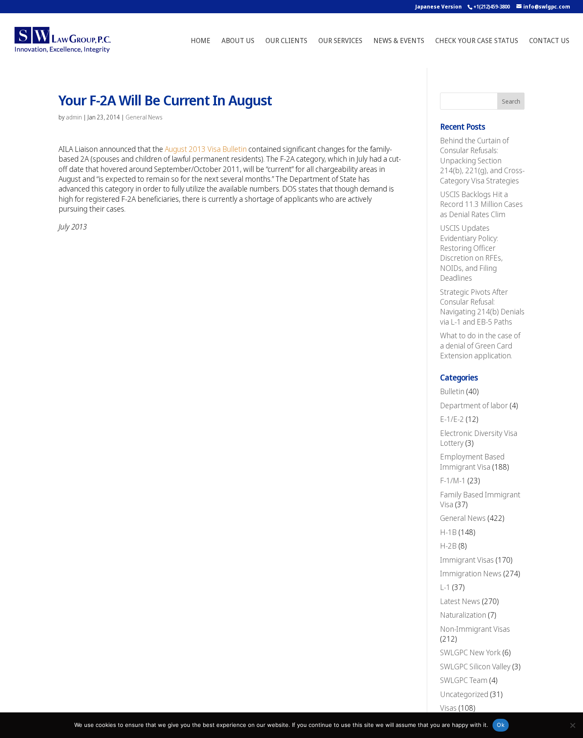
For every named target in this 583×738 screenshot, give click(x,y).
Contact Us (549, 41)
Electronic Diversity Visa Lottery (478, 438)
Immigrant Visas (467, 560)
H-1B (448, 532)
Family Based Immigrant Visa (480, 499)
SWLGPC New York (470, 652)
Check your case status (476, 41)
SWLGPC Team (463, 680)
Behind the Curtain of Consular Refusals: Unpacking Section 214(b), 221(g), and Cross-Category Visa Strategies (482, 160)
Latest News (460, 601)
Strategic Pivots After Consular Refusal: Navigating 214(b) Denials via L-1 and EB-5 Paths (482, 307)
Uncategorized (464, 694)
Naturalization (463, 615)
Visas (448, 708)
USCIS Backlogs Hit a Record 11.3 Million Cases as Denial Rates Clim (481, 204)
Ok (500, 724)
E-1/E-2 (452, 419)
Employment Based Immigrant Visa (472, 461)
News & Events (398, 41)
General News (144, 117)
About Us (238, 41)
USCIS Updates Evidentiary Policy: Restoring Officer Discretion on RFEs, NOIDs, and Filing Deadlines (471, 253)
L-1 (445, 587)
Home (200, 41)
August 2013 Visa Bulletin (206, 149)
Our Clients (286, 41)
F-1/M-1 (453, 480)
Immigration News (470, 573)
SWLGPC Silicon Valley (475, 666)
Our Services (340, 41)
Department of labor (474, 405)
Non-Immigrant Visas (475, 629)
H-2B (448, 545)
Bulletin (452, 391)
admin (74, 117)
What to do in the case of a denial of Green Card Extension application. (480, 345)
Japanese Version (438, 6)
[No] (572, 725)
